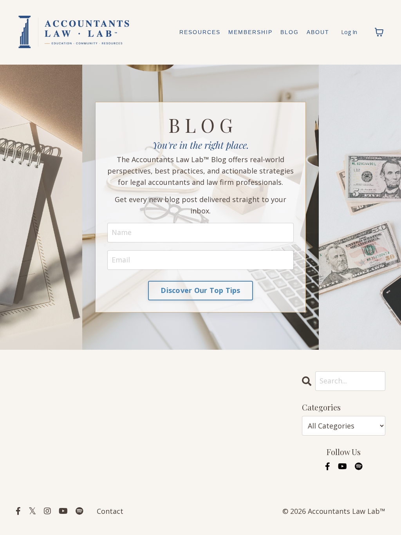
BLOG (289, 32)
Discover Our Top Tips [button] (200, 290)
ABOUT (318, 32)
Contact (110, 511)
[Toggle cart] (379, 32)
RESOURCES (199, 32)
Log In (349, 32)
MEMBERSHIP (250, 32)
